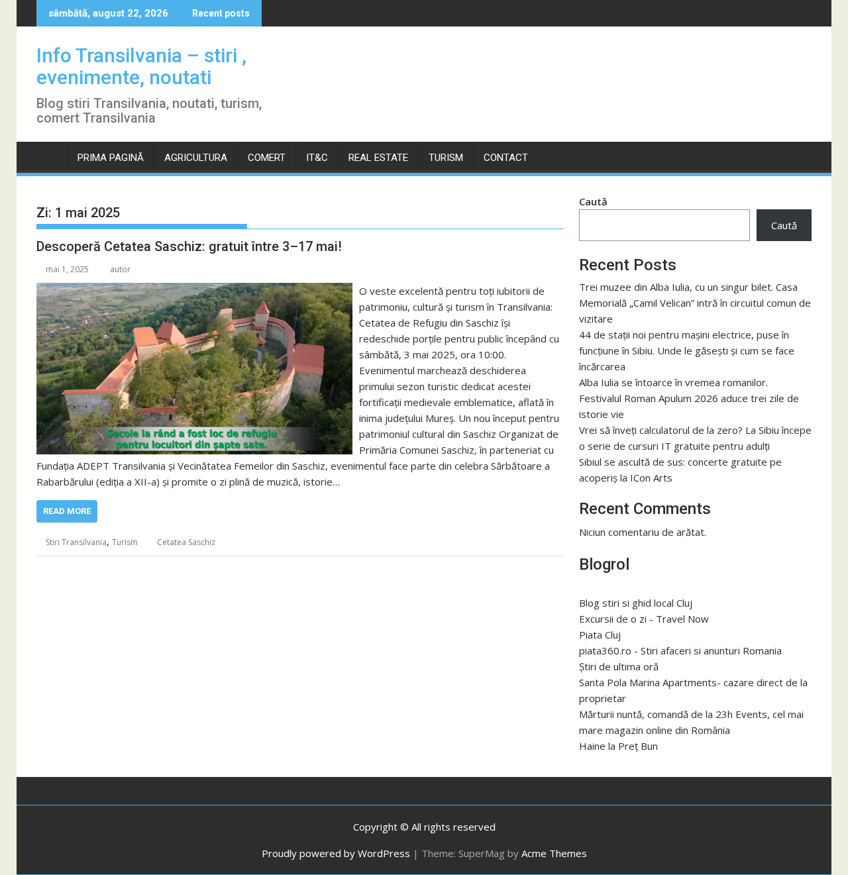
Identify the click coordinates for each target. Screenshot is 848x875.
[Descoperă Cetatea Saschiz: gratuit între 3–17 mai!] (194, 290)
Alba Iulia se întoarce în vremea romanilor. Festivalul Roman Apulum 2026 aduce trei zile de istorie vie (689, 398)
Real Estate (378, 158)
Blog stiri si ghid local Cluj (635, 602)
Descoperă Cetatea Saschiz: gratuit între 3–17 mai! (189, 246)
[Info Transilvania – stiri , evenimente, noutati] (49, 155)
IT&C (317, 158)
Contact (506, 158)
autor (120, 269)
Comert (267, 158)
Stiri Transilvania (76, 542)
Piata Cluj (600, 634)
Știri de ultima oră (619, 666)
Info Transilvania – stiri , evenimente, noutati (141, 66)
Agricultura (195, 158)
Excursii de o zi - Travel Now (644, 618)
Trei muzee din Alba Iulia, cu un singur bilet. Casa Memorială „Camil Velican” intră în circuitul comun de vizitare (695, 302)
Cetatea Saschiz (186, 542)
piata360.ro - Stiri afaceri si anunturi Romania (680, 650)
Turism (446, 158)
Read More (67, 511)
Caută (593, 201)
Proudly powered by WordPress (336, 853)
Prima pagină (111, 158)
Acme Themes (554, 853)
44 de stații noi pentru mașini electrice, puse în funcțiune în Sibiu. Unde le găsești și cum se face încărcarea (686, 350)
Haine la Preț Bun (618, 745)
